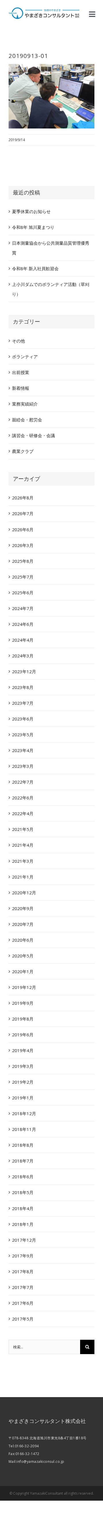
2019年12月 (24, 987)
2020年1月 (22, 971)
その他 (18, 341)
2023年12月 (24, 671)
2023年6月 (22, 719)
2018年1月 (22, 1224)
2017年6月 (22, 1303)
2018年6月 (22, 1176)
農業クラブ (22, 451)
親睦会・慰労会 (27, 419)
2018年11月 (24, 1129)
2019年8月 (22, 1019)
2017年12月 (24, 1240)
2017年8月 (22, 1271)
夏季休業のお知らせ (31, 211)
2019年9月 (22, 1003)
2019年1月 (22, 1098)
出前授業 (20, 372)
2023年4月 (22, 750)
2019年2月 (22, 1082)
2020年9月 (22, 908)
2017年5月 (22, 1319)
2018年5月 (22, 1192)
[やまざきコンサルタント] (44, 9)
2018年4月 (22, 1208)
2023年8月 (22, 687)
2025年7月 (22, 577)
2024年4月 (22, 640)
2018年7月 (22, 1161)
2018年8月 (22, 1145)
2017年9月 (22, 1256)
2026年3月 (22, 545)
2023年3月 (22, 766)
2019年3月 (22, 1066)
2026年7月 (22, 513)
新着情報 (20, 388)
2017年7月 (22, 1287)
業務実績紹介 (25, 404)
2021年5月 (22, 829)
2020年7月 (22, 924)
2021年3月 (22, 861)
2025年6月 (22, 592)
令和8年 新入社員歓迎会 (35, 268)
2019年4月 (22, 1050)
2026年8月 (22, 498)
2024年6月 (22, 624)
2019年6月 (22, 1034)
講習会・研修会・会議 (33, 435)
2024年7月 (22, 608)
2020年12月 (24, 892)
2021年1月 (22, 877)
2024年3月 (22, 656)
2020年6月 (22, 940)
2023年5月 (22, 734)
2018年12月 (24, 1113)
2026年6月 (22, 529)
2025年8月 (22, 561)
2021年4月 (22, 845)
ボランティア (25, 356)
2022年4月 (22, 813)
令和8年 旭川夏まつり (33, 227)
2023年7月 (22, 703)
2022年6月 (22, 798)
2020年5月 (22, 956)
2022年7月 (22, 782)
